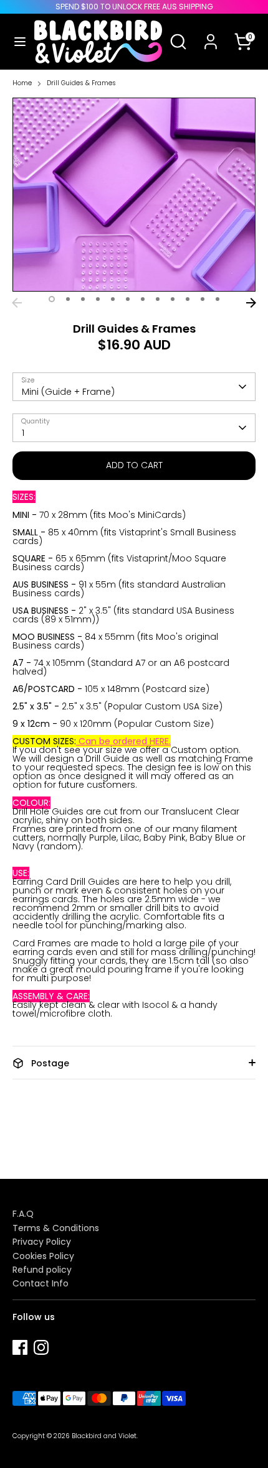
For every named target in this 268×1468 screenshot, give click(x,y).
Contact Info (40, 1283)
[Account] (210, 33)
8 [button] (158, 299)
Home (22, 83)
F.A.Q (23, 1213)
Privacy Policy (41, 1241)
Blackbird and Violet (104, 1436)
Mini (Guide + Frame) (68, 391)
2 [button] (68, 299)
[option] (134, 195)
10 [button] (187, 299)
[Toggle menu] (17, 41)
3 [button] (83, 299)
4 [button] (98, 299)
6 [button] (128, 299)
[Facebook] (19, 1347)
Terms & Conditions (55, 1228)
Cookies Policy (43, 1256)
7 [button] (143, 299)
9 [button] (173, 299)
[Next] (251, 302)
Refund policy (42, 1269)
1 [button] (52, 299)
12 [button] (217, 299)
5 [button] (113, 299)
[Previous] (17, 302)
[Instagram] (41, 1347)
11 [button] (202, 299)
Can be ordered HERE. (123, 741)
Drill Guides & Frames (81, 83)
